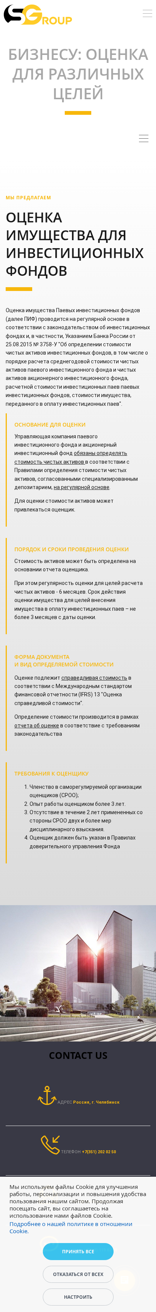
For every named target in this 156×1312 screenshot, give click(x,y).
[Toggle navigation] (147, 15)
